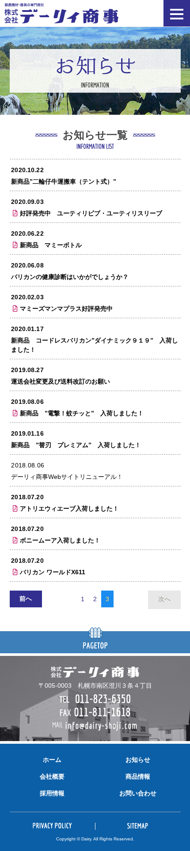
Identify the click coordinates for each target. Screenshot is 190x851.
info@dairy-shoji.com (101, 726)
